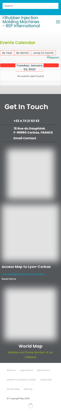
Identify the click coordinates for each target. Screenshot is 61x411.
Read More (9, 279)
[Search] (53, 57)
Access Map (13, 389)
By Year (7, 53)
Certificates (46, 379)
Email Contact (25, 138)
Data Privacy (43, 370)
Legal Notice (26, 370)
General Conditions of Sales (21, 379)
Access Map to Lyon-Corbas (26, 266)
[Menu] (58, 22)
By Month (22, 53)
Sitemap (28, 389)
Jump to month (43, 53)
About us (11, 370)
